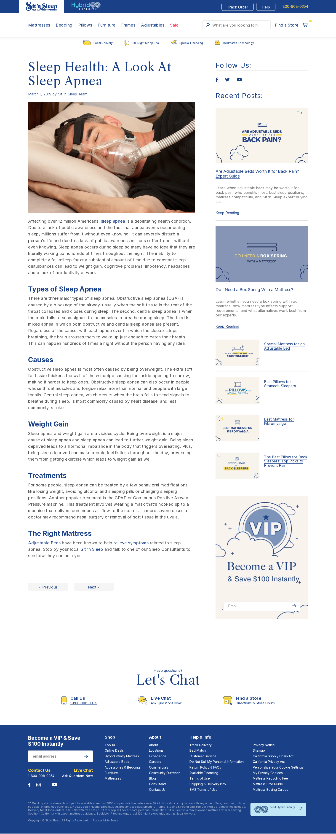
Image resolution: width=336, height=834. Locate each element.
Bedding (64, 25)
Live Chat (83, 770)
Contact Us (157, 789)
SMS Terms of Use (203, 789)
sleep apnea (113, 221)
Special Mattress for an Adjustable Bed (284, 346)
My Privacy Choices (268, 773)
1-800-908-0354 (41, 776)
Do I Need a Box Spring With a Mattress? (254, 289)
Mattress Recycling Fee (270, 778)
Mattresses (39, 25)
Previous (49, 587)
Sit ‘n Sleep (92, 549)
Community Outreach (164, 773)
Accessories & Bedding (122, 767)
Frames (128, 25)
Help (266, 7)
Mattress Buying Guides (270, 789)
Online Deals (114, 750)
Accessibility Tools (105, 820)
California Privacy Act (269, 762)
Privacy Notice (264, 745)
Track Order (237, 7)
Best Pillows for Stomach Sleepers (280, 383)
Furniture (106, 25)
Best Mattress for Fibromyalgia (279, 421)
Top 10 (110, 745)
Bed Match (197, 750)
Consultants (157, 784)
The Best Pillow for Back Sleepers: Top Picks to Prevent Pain (285, 461)
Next (92, 587)
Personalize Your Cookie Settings (278, 767)
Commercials (158, 767)
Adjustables (152, 25)
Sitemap (259, 750)
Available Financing (203, 773)
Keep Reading (227, 213)
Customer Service (202, 756)
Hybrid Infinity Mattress (122, 756)
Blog (152, 778)
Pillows (85, 25)
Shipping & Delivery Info (207, 784)
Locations (156, 750)
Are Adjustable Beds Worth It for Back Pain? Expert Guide (257, 173)
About (153, 745)
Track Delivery (200, 745)
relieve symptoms (131, 542)
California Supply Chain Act (273, 756)
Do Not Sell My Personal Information (216, 762)
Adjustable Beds (44, 542)
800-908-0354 (295, 6)
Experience (157, 756)
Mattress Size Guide (268, 784)
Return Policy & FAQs (205, 767)
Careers (155, 762)
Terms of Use (199, 778)
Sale (174, 25)
